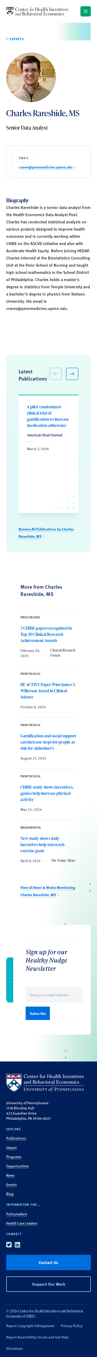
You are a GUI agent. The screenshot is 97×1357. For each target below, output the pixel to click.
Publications (16, 1138)
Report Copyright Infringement (30, 1325)
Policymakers (16, 1213)
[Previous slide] (55, 374)
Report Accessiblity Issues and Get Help (37, 1336)
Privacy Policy (72, 1325)
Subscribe (38, 1013)
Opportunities (17, 1165)
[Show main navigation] (85, 11)
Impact (11, 1147)
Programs (13, 1156)
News (10, 1175)
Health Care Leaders (22, 1223)
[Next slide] (72, 374)
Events (11, 1184)
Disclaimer (14, 1348)
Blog (10, 1193)
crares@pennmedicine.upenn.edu (36, 308)
